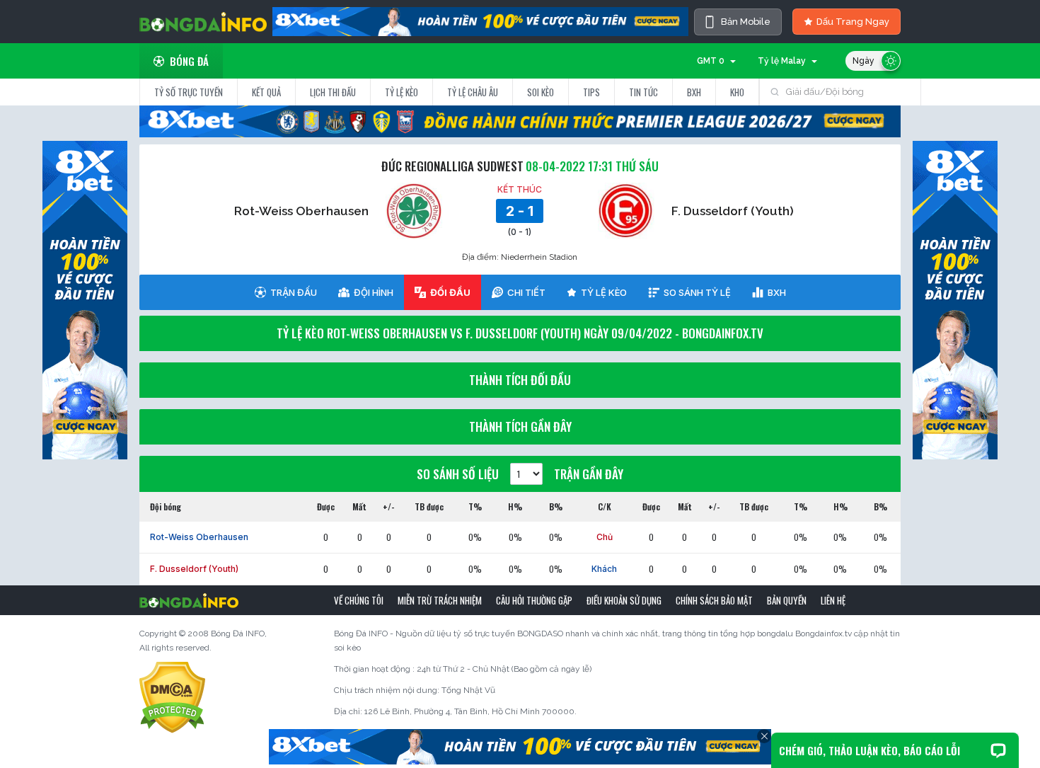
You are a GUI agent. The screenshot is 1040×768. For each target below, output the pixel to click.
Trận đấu (293, 292)
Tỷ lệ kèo (401, 92)
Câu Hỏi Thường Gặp (534, 600)
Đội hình (373, 292)
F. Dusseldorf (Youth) (732, 211)
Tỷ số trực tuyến (188, 92)
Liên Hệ (833, 600)
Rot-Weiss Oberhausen (301, 211)
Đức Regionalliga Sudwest (452, 166)
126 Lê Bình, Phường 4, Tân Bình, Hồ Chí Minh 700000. (470, 711)
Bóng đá (189, 61)
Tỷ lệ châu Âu (472, 92)
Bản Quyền (787, 600)
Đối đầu (450, 292)
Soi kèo (540, 92)
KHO (737, 92)
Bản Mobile (745, 21)
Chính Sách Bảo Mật (714, 600)
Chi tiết (526, 292)
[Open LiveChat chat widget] (998, 750)
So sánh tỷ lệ (697, 292)
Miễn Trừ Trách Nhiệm (440, 600)
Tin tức (643, 92)
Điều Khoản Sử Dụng (624, 600)
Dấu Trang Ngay (852, 21)
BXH (694, 92)
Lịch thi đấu (333, 92)
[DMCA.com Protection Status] (172, 697)
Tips (591, 92)
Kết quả (266, 92)
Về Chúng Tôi (358, 600)
